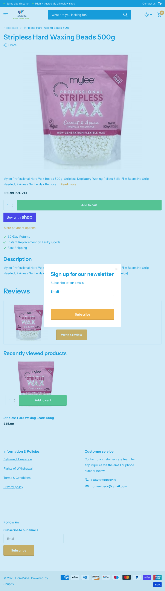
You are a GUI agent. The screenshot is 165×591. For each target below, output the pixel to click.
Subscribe (82, 314)
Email (56, 291)
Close (116, 269)
